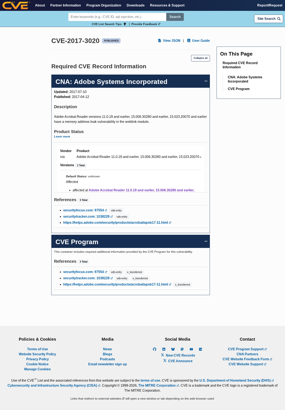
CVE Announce (180, 361)
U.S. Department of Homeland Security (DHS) (235, 380)
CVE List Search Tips (107, 24)
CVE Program (239, 89)
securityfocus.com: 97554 (84, 210)
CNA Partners (247, 354)
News (107, 349)
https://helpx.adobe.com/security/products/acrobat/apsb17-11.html (116, 222)
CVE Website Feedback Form (246, 359)
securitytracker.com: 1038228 (86, 216)
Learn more (62, 136)
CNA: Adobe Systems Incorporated (245, 79)
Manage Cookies (37, 369)
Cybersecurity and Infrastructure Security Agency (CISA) (53, 385)
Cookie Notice (37, 364)
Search (175, 17)
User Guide (200, 40)
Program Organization (103, 5)
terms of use (150, 380)
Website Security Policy (37, 354)
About (40, 5)
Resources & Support (167, 5)
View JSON (171, 40)
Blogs (107, 354)
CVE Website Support (246, 364)
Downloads (136, 5)
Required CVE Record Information (240, 65)
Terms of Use (37, 349)
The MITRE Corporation (157, 385)
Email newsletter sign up (107, 364)
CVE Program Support (246, 349)
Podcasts (107, 359)
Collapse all (200, 58)
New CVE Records (180, 355)
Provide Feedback (144, 24)
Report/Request (269, 5)
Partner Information (65, 5)
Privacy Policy (37, 359)
